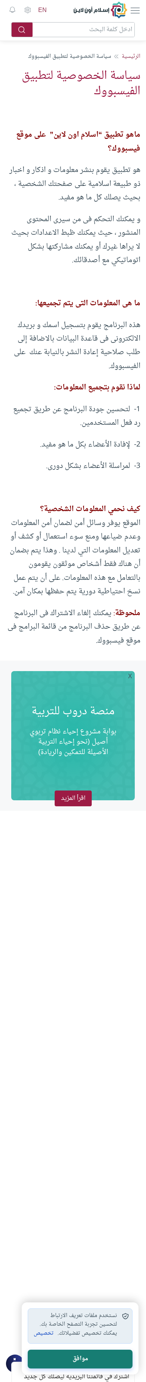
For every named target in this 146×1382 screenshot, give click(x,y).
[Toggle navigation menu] (134, 10)
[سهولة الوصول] (27, 10)
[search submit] (22, 30)
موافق (80, 1358)
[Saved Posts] (12, 10)
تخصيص (44, 1333)
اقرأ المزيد (73, 798)
